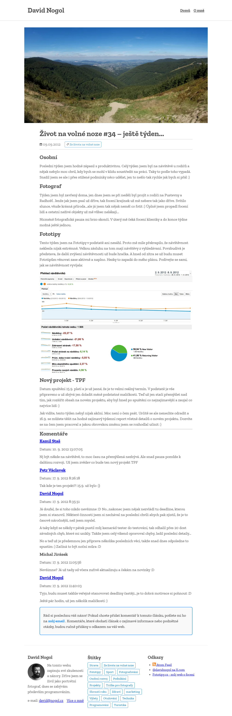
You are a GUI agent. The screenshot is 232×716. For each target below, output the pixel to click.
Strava (94, 665)
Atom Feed (164, 665)
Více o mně (75, 700)
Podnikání (119, 678)
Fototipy (95, 672)
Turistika (120, 705)
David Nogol (51, 493)
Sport (110, 672)
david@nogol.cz (51, 700)
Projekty (95, 685)
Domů (185, 10)
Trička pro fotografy (119, 685)
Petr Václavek (53, 470)
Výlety (94, 698)
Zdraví (116, 692)
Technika (128, 698)
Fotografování (128, 672)
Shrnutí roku (98, 692)
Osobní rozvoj (99, 678)
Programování (99, 705)
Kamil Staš (50, 441)
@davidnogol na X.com (169, 670)
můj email (56, 621)
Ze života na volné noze (119, 665)
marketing (133, 692)
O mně (199, 10)
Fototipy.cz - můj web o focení (173, 675)
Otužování (110, 698)
